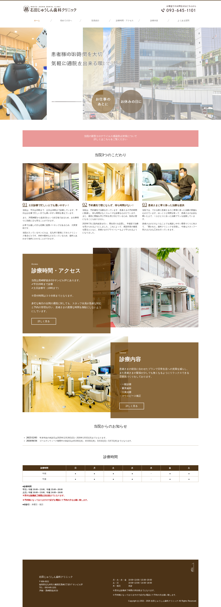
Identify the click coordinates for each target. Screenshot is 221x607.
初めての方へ (66, 20)
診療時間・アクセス (125, 20)
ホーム (37, 20)
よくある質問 (183, 20)
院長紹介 (95, 20)
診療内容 (154, 20)
